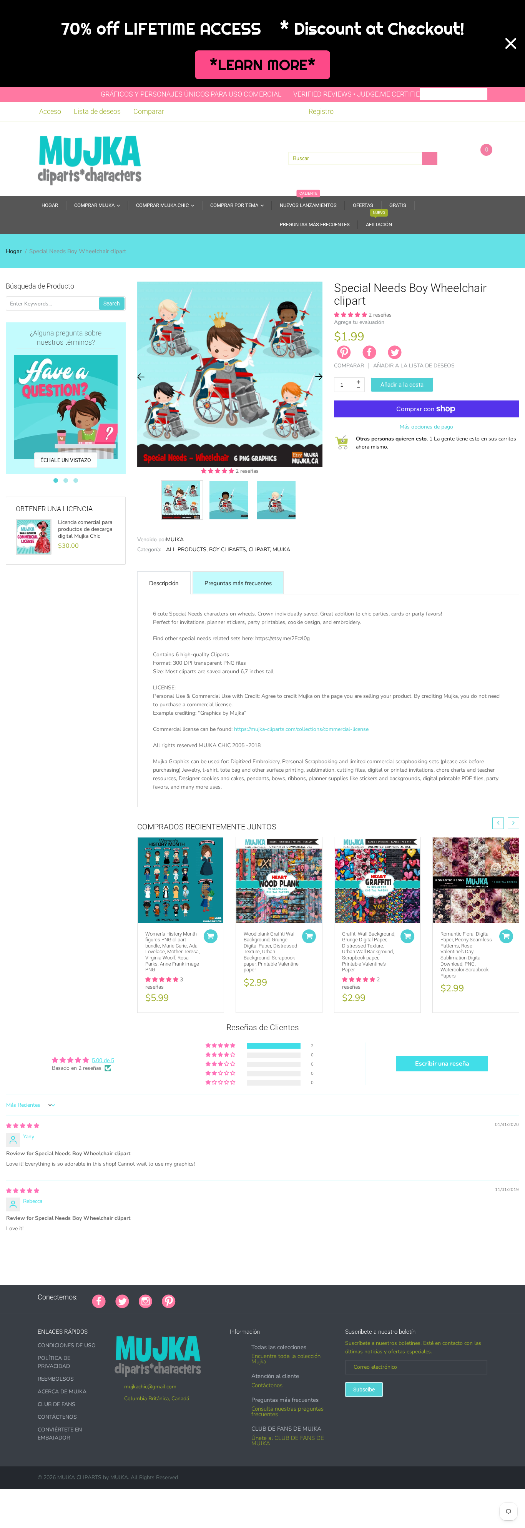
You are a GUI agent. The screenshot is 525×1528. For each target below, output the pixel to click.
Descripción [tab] (164, 583)
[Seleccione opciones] (210, 936)
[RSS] (204, 1297)
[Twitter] (395, 352)
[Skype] (272, 1297)
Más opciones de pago (426, 426)
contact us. (420, 795)
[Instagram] (145, 1300)
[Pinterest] (169, 1300)
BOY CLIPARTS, (228, 549)
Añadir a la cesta (402, 384)
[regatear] (243, 1297)
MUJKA (175, 539)
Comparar (148, 111)
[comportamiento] (291, 1297)
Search (111, 303)
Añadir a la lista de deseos (414, 365)
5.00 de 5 (103, 1060)
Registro (321, 111)
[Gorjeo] (122, 1300)
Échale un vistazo (65, 460)
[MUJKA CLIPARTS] (89, 158)
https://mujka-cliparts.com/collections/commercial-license (301, 729)
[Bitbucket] (224, 1297)
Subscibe (364, 1389)
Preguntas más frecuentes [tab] (238, 583)
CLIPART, (260, 549)
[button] (218, 471)
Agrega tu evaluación (359, 322)
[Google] (185, 1297)
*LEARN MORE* (262, 65)
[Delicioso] (262, 1297)
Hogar (14, 251)
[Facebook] (369, 352)
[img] (22, 1125)
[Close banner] (510, 43)
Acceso (50, 111)
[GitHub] (195, 1297)
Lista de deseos (97, 111)
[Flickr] (214, 1297)
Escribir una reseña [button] (442, 1063)
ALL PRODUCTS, (187, 549)
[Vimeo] (252, 1297)
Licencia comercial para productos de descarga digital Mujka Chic (85, 529)
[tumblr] (233, 1297)
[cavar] (281, 1297)
